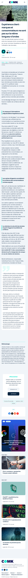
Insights (8, 421)
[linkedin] (9, 52)
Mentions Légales (5, 574)
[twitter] (7, 52)
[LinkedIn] (7, 570)
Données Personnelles (8, 401)
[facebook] (11, 52)
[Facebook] (2, 570)
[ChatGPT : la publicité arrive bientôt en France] (13, 488)
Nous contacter (5, 572)
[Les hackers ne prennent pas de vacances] (13, 534)
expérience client (19, 401)
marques (13, 403)
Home (3, 62)
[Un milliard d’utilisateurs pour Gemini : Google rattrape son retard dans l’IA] (13, 435)
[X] (5, 570)
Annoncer (19, 572)
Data (3, 55)
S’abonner (12, 572)
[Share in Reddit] (15, 413)
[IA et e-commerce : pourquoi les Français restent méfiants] (13, 462)
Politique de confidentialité (16, 574)
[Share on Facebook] (9, 413)
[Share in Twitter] (12, 413)
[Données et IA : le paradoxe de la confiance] (13, 511)
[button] (2, 2)
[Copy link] (17, 413)
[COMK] (3, 51)
